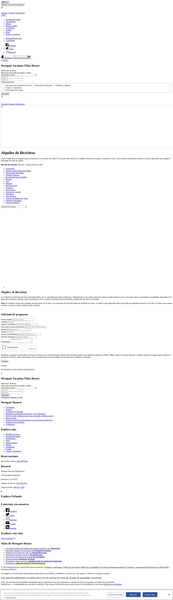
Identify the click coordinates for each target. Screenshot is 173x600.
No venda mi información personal (113, 567)
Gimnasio (9, 188)
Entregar (5, 361)
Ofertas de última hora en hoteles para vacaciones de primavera (29, 420)
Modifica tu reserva (13, 434)
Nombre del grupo (8, 337)
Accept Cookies (150, 594)
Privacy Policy (11, 597)
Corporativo (10, 407)
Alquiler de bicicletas (13, 200)
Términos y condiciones (53, 567)
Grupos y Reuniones (13, 451)
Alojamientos (11, 22)
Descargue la (25, 563)
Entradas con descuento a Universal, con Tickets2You (26, 414)
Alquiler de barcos (12, 175)
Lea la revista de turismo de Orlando (25, 557)
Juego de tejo (10, 190)
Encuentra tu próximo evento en (24, 555)
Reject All (133, 594)
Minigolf (9, 184)
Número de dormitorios (9, 334)
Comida (9, 30)
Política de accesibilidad (90, 567)
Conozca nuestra (20, 559)
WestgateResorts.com (14, 38)
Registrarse (8, 58)
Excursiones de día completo (16, 177)
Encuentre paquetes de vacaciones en (28, 551)
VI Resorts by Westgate (14, 412)
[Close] (169, 594)
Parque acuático (11, 26)
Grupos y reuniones (13, 34)
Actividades (10, 28)
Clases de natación (12, 203)
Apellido (4, 322)
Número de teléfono (8, 324)
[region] (86, 595)
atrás (3, 15)
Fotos (8, 32)
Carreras (9, 410)
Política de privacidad (71, 567)
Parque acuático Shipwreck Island (18, 171)
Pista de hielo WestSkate (15, 173)
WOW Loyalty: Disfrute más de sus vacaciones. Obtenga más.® (29, 416)
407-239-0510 (21, 483)
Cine (7, 181)
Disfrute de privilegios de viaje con (26, 553)
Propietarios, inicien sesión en (34, 561)
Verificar (4, 332)
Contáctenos (10, 40)
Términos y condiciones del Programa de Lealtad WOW (148, 567)
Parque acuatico (11, 443)
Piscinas (9, 179)
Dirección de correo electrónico (12, 327)
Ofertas (8, 24)
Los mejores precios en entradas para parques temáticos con (33, 548)
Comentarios (5, 342)
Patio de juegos (11, 186)
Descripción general (13, 19)
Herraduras (10, 194)
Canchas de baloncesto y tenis (17, 198)
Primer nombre (6, 319)
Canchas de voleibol (13, 192)
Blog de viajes (11, 418)
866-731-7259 (19, 487)
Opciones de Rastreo (8, 569)
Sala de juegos (11, 196)
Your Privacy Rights (116, 594)
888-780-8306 (22, 461)
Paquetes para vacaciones (15, 422)
